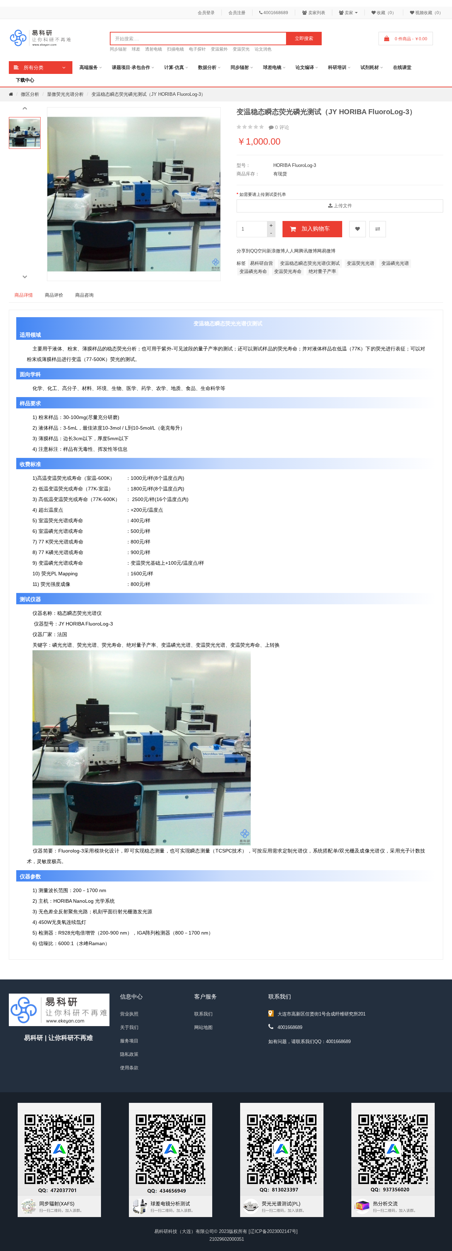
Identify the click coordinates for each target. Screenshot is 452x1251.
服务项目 (129, 1040)
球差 (136, 49)
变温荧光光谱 (360, 263)
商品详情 (23, 295)
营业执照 (129, 1014)
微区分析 (30, 94)
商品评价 (54, 295)
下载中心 (25, 80)
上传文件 (342, 205)
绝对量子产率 (322, 271)
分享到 (243, 251)
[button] (24, 108)
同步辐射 (118, 49)
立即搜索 (304, 38)
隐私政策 (129, 1054)
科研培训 (337, 67)
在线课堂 (402, 67)
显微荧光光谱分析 (65, 94)
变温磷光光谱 (395, 263)
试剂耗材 (370, 67)
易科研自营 (261, 263)
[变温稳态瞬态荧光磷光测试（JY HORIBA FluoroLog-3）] (25, 133)
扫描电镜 (175, 49)
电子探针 (197, 49)
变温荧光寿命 (288, 271)
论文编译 (305, 67)
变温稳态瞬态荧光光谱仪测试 (310, 263)
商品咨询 (84, 295)
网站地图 (203, 1027)
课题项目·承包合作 (131, 67)
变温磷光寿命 (253, 271)
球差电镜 (272, 67)
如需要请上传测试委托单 (262, 194)
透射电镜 (153, 49)
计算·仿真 (174, 67)
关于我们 (129, 1027)
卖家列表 (316, 12)
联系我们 (203, 1014)
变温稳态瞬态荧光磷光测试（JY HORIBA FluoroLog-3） (148, 94)
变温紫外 (219, 49)
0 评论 (281, 127)
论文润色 (263, 49)
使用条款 (129, 1067)
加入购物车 (316, 229)
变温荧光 (241, 49)
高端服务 (88, 67)
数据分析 (207, 67)
